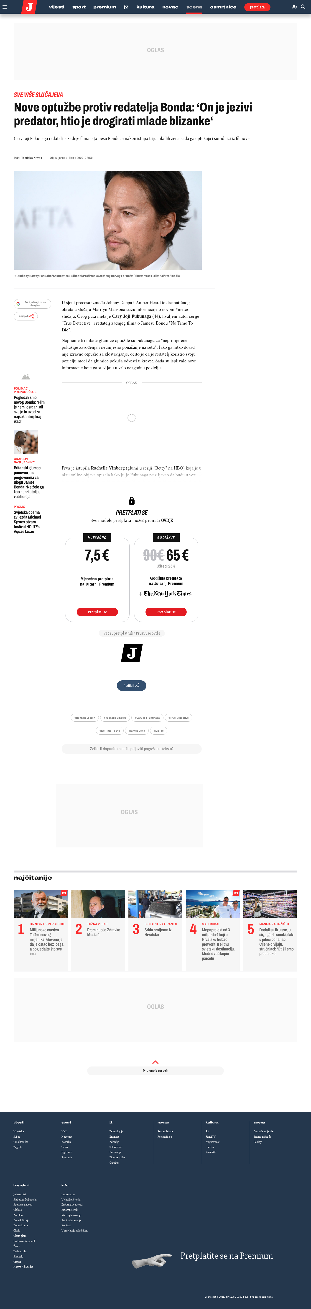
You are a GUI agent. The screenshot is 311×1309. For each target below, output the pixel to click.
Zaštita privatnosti (71, 1204)
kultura (212, 1122)
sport (66, 1122)
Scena (194, 7)
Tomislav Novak (31, 158)
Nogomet (66, 1137)
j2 (111, 1122)
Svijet (16, 1137)
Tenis (64, 1147)
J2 (126, 7)
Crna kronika (20, 1142)
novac (163, 1122)
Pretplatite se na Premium (227, 1255)
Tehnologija (116, 1131)
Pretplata (257, 7)
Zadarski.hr (20, 1251)
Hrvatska (18, 1131)
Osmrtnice (223, 7)
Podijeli (24, 316)
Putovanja (115, 1152)
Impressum (68, 1194)
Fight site (66, 1152)
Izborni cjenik (69, 1210)
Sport (79, 7)
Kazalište (211, 1152)
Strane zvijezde (262, 1137)
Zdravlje (114, 1142)
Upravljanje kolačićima (74, 1230)
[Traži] (303, 6)
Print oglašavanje (71, 1220)
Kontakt (66, 1225)
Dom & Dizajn (21, 1220)
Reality (258, 1142)
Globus (17, 1210)
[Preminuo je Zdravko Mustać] (98, 905)
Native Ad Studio (23, 1267)
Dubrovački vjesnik (24, 1241)
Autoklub (18, 1215)
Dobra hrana (20, 1225)
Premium (104, 7)
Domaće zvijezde (263, 1131)
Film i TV (211, 1137)
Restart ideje (165, 1137)
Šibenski (18, 1256)
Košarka (66, 1142)
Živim (16, 1246)
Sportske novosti (22, 1204)
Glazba (210, 1147)
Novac (170, 7)
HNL (64, 1131)
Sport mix (66, 1157)
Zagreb (17, 1147)
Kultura (145, 7)
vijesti (18, 1122)
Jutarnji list (19, 1194)
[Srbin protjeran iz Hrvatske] (155, 905)
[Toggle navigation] (3, 5)
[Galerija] (108, 220)
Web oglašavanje (71, 1215)
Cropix (17, 1262)
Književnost (212, 1142)
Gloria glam (19, 1236)
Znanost (114, 1137)
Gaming (114, 1162)
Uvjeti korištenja (70, 1199)
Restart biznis (165, 1131)
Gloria (16, 1230)
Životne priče (117, 1157)
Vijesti (56, 7)
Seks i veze (116, 1147)
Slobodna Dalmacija (24, 1199)
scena (259, 1122)
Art (207, 1131)
